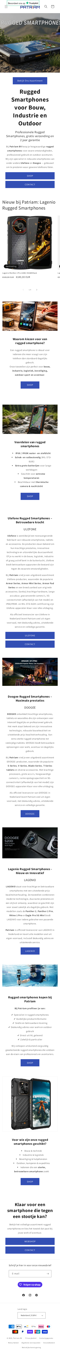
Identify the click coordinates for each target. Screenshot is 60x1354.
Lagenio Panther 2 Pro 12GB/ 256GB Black (19, 273)
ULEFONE (30, 635)
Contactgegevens (46, 1338)
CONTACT (30, 184)
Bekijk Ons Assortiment (30, 80)
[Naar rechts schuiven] (36, 289)
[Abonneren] (47, 1273)
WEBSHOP (30, 1241)
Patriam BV (17, 1338)
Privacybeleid (30, 1338)
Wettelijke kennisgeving (31, 1347)
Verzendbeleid (49, 1343)
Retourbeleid (13, 1343)
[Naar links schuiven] (23, 289)
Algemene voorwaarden (31, 1343)
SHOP (30, 175)
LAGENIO (30, 951)
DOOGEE (30, 813)
